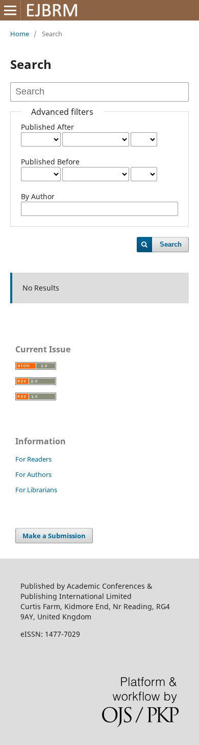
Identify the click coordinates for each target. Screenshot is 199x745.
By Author (38, 196)
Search (171, 244)
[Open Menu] (10, 10)
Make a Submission (54, 535)
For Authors (33, 474)
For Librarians (36, 489)
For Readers (33, 459)
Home (19, 33)
